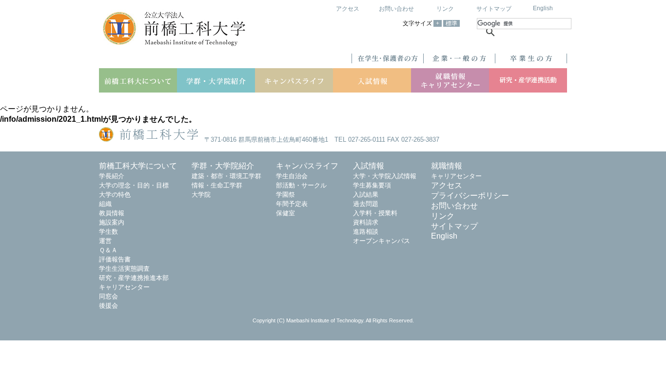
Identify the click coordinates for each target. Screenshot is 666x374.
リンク (445, 8)
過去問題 (365, 203)
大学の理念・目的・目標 (134, 185)
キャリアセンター (124, 287)
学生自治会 (292, 176)
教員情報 (111, 213)
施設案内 (111, 222)
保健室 (285, 213)
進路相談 (365, 231)
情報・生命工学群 (217, 185)
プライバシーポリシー (470, 195)
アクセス (347, 8)
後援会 (108, 305)
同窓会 (108, 296)
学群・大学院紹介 (223, 166)
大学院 (201, 194)
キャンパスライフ (307, 166)
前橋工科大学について (138, 166)
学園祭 (285, 194)
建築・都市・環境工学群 (226, 176)
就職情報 (446, 166)
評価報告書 (115, 259)
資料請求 (365, 222)
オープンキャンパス (381, 240)
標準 (451, 23)
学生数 (108, 231)
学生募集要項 (372, 185)
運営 (105, 240)
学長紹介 (111, 176)
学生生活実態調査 (124, 268)
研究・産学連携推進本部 (134, 277)
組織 (105, 203)
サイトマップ (493, 8)
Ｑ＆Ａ (108, 250)
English (543, 8)
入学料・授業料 (375, 213)
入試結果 (365, 194)
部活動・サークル (301, 185)
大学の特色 (115, 194)
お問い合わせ (396, 8)
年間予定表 (292, 203)
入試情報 (368, 166)
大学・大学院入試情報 (384, 176)
